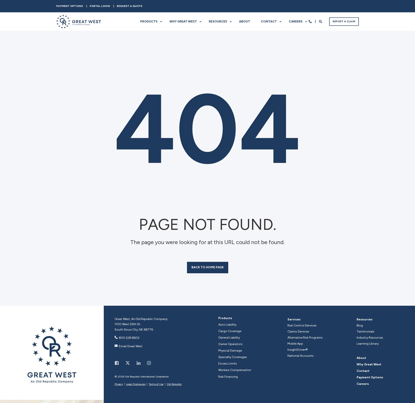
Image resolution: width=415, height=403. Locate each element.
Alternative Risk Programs (305, 337)
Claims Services (298, 331)
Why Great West (369, 364)
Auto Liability (227, 324)
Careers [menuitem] (296, 21)
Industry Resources (370, 337)
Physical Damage (230, 350)
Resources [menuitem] (218, 21)
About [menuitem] (244, 21)
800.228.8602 (129, 338)
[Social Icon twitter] (127, 363)
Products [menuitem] (149, 21)
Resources (364, 319)
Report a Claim (344, 21)
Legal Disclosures (135, 384)
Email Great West (130, 346)
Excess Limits (227, 363)
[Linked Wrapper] (52, 354)
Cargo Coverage (229, 331)
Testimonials (365, 331)
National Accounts (300, 356)
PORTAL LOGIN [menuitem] (100, 6)
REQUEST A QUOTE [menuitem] (129, 6)
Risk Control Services (301, 325)
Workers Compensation (234, 370)
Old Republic (174, 384)
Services (293, 319)
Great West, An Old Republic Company (141, 319)
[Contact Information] (310, 21)
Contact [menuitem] (269, 21)
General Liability (229, 337)
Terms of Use (156, 384)
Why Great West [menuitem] (183, 21)
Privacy (119, 384)
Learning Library (368, 343)
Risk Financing (228, 377)
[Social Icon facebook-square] (118, 363)
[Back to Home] (78, 25)
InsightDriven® (297, 350)
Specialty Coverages (232, 357)
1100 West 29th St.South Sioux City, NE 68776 (134, 326)
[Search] (321, 21)
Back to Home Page (208, 267)
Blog (360, 325)
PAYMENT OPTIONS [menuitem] (69, 6)
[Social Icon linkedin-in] (138, 363)
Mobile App (295, 343)
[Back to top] (407, 395)
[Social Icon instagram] (147, 363)
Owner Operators (230, 344)
